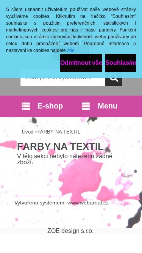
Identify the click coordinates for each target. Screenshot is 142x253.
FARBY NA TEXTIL (58, 132)
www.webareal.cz (88, 203)
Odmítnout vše (81, 63)
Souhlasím (120, 63)
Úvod (27, 132)
